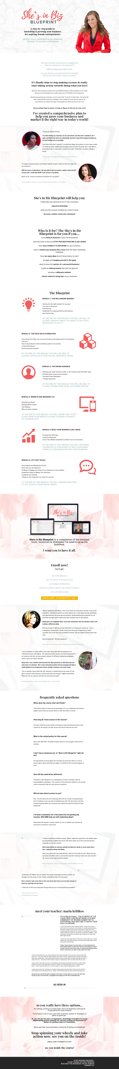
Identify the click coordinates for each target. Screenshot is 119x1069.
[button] (59, 598)
